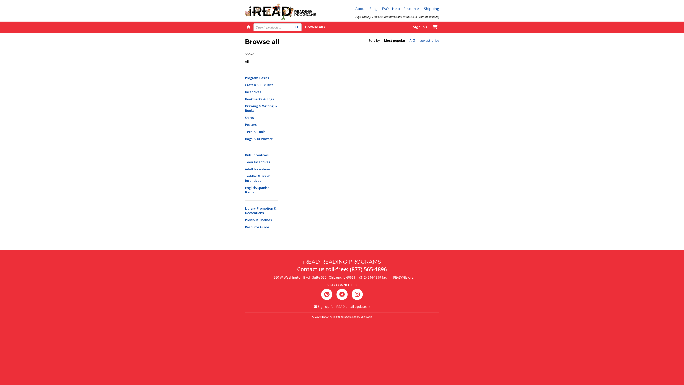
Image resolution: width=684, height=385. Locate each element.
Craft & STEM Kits (259, 85)
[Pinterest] (327, 294)
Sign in (419, 27)
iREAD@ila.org (403, 277)
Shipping (431, 8)
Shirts (249, 117)
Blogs (374, 8)
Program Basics (257, 78)
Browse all (314, 27)
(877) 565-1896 (368, 269)
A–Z (412, 40)
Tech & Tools (255, 132)
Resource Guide (257, 227)
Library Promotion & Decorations (260, 210)
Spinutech (366, 316)
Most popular (394, 40)
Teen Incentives (257, 162)
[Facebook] (342, 294)
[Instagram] (357, 294)
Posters (251, 124)
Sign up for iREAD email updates (342, 306)
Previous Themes (258, 220)
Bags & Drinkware (259, 139)
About (360, 8)
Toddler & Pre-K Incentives (257, 178)
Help (396, 8)
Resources (412, 8)
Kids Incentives (257, 155)
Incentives (253, 92)
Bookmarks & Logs (259, 99)
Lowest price (429, 40)
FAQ (385, 8)
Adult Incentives (257, 169)
